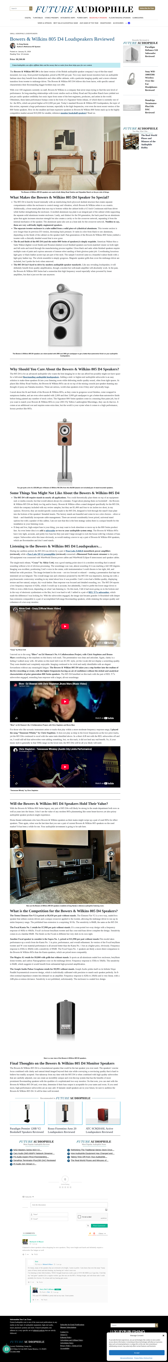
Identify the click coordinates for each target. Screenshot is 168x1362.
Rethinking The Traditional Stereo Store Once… (92, 1150)
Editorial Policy (65, 1337)
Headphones (105, 23)
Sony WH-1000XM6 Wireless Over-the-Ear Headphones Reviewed (151, 80)
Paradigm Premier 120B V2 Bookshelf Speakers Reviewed (27, 1130)
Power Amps (82, 18)
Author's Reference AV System (28, 47)
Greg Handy (23, 44)
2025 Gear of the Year (89, 23)
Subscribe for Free (147, 8)
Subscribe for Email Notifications (72, 1325)
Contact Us (64, 1332)
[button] (163, 1335)
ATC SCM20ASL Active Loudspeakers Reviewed (99, 1130)
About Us (63, 1335)
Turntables (38, 18)
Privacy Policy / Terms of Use (143, 1358)
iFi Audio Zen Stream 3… (24, 1164)
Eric (48, 1292)
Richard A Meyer (48, 1264)
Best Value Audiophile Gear (65, 23)
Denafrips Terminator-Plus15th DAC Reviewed (34, 1160)
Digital (28, 18)
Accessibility (64, 1348)
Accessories (118, 23)
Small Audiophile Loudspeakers (23, 33)
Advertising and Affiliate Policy (71, 1340)
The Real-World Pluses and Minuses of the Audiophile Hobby (149, 141)
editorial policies (39, 1330)
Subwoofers (137, 18)
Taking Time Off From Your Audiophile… (89, 1157)
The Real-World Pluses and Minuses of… (89, 1160)
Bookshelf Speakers (98, 18)
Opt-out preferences (126, 1358)
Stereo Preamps (52, 18)
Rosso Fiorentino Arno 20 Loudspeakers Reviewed (62, 1130)
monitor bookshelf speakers (73, 113)
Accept (136, 1353)
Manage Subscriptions (68, 1327)
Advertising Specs (66, 1343)
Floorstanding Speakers (120, 18)
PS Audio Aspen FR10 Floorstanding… (31, 1157)
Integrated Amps (67, 18)
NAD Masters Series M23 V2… (27, 1150)
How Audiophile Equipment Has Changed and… (93, 1153)
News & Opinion (45, 23)
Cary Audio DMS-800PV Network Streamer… (34, 1153)
